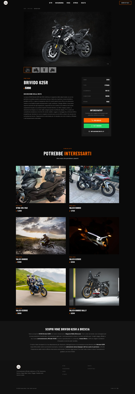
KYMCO (75, 3)
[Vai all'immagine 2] (36, 70)
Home (25, 8)
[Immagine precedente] (26, 39)
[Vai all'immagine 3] (44, 70)
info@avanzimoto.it (97, 131)
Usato (83, 3)
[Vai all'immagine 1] (28, 70)
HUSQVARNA (59, 3)
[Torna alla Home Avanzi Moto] (6, 3)
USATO (89, 366)
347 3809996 (97, 126)
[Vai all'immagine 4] (52, 70)
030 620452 (97, 120)
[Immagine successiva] (108, 39)
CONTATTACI (125, 3)
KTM (50, 3)
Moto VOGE (30, 8)
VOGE (68, 3)
